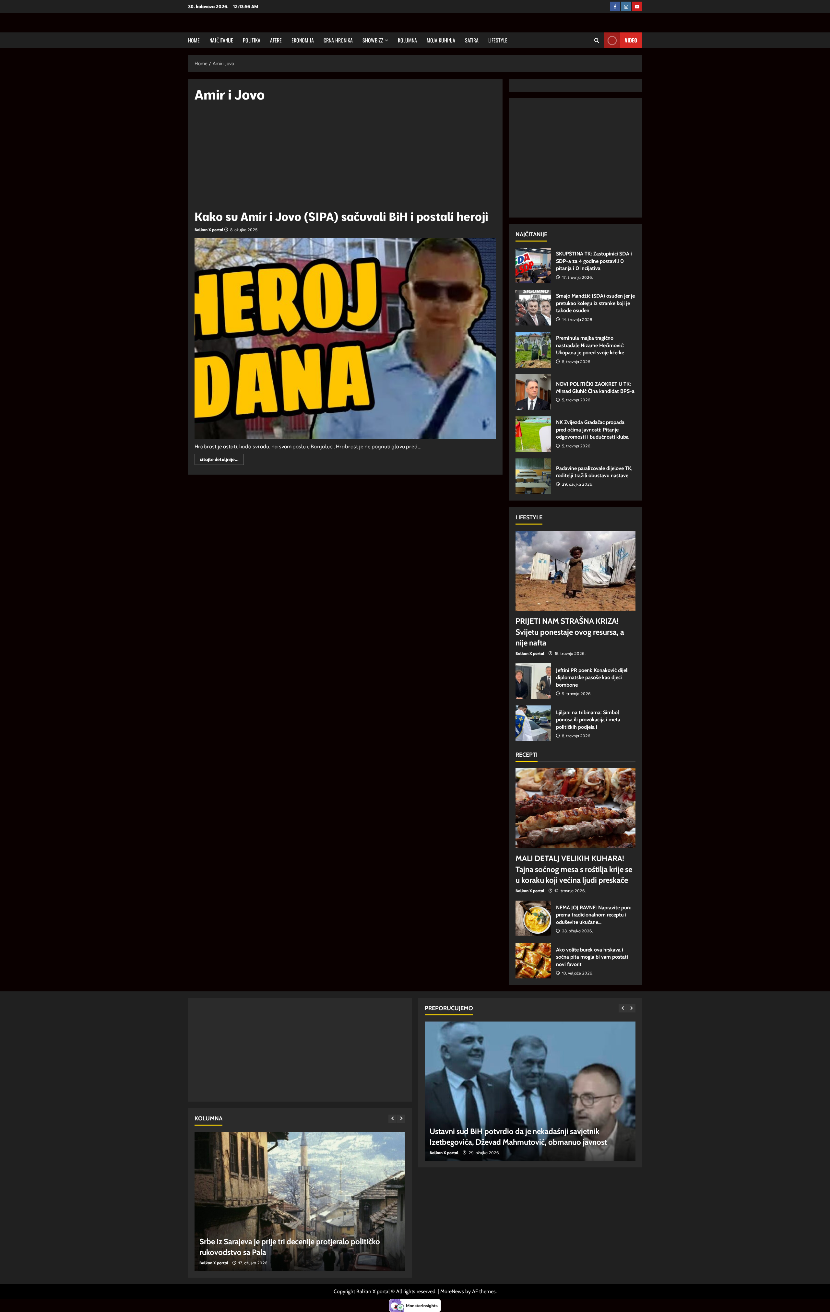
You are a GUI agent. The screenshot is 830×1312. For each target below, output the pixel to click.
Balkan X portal (209, 229)
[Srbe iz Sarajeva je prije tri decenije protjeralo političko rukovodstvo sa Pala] (300, 1201)
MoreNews (452, 1291)
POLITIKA (251, 40)
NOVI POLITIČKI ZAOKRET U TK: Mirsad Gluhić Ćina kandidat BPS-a (533, 392)
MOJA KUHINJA (441, 40)
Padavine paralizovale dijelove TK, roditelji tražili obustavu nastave (533, 476)
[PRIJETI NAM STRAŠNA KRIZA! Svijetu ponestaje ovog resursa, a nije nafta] (575, 571)
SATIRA (472, 40)
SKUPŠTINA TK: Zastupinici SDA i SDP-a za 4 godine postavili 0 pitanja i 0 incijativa (533, 265)
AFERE (276, 40)
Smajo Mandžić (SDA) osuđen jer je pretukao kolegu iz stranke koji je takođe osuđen (533, 307)
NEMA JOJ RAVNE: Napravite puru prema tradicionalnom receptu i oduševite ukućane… (533, 918)
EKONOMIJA (302, 40)
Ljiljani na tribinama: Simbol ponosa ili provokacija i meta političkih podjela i (533, 723)
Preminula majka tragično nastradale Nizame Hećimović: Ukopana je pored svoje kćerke (533, 350)
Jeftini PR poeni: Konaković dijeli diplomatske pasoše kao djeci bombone (533, 681)
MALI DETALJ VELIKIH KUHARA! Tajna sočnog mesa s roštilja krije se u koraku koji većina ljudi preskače (574, 869)
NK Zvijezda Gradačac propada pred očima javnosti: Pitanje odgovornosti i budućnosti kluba (533, 434)
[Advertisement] (345, 158)
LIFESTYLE (497, 40)
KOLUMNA (407, 40)
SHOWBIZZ (372, 40)
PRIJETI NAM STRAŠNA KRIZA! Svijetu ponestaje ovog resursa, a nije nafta (570, 631)
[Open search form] (596, 40)
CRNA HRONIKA (338, 40)
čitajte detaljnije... (222, 460)
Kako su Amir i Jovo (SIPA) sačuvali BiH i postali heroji (341, 216)
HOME (194, 40)
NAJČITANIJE (221, 40)
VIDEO (631, 40)
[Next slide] (401, 1119)
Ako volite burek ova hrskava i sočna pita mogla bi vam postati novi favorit (533, 960)
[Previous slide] (392, 1119)
